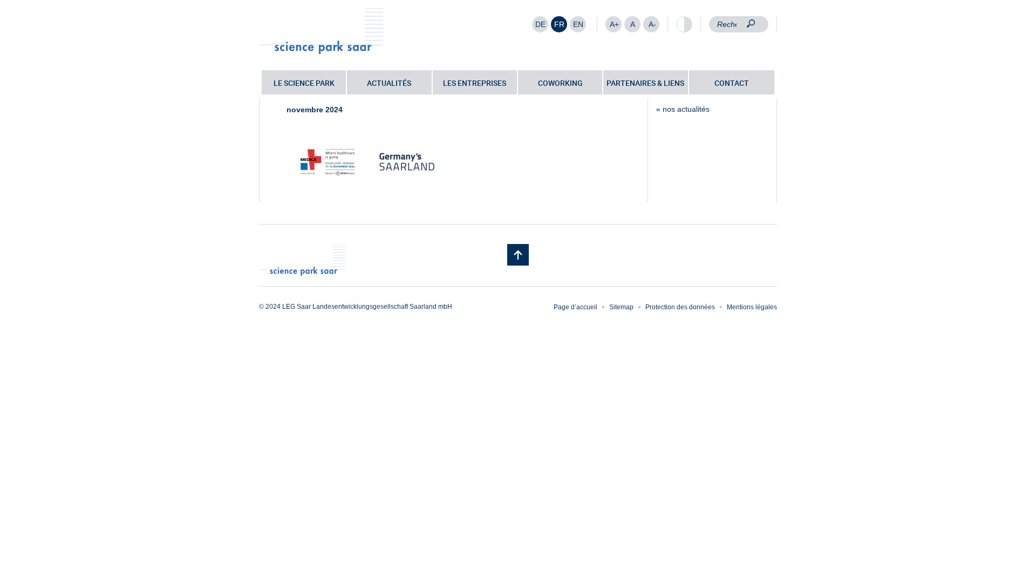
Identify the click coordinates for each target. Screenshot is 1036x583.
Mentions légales (752, 307)
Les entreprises (474, 83)
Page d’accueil (575, 307)
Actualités (389, 83)
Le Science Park (304, 83)
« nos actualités (683, 109)
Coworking (560, 83)
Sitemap (621, 307)
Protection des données (680, 307)
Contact (731, 83)
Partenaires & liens (645, 83)
